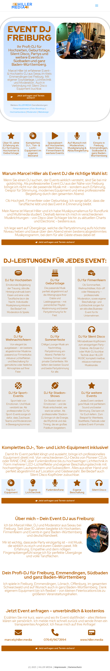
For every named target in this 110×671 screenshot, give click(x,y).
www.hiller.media (91, 640)
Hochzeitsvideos (17, 112)
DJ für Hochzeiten (18, 280)
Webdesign (43, 112)
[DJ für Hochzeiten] (18, 272)
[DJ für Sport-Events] (18, 385)
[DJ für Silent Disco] (91, 329)
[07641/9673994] (55, 632)
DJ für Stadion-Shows (55, 394)
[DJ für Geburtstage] (55, 272)
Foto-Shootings (38, 108)
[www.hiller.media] (91, 632)
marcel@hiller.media (18, 640)
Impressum (60, 667)
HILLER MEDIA (24, 105)
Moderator (32, 112)
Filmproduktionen (21, 108)
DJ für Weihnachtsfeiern (18, 338)
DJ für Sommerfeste (55, 338)
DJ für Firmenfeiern (92, 280)
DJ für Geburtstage (55, 281)
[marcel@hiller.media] (18, 632)
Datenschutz (75, 667)
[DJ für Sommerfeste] (55, 329)
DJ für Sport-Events (18, 394)
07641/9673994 (55, 640)
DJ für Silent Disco (91, 336)
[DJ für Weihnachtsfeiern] (18, 329)
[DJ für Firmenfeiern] (91, 272)
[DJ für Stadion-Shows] (55, 385)
